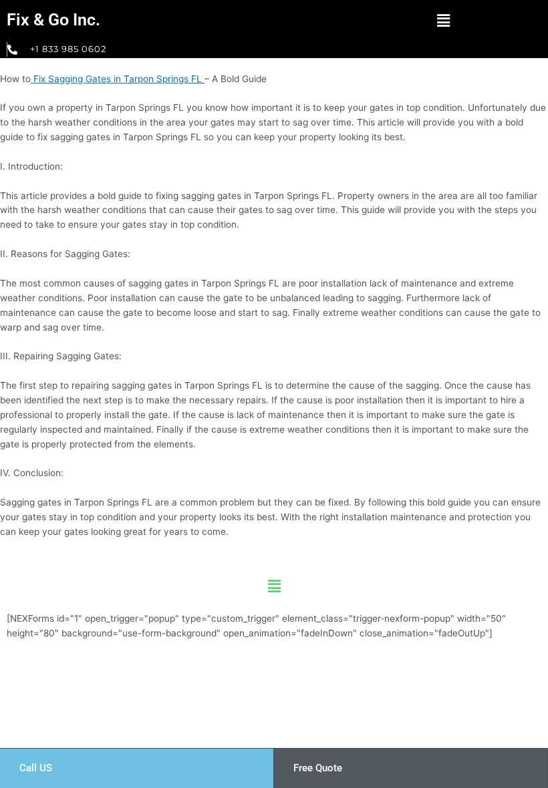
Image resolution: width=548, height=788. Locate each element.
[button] (443, 20)
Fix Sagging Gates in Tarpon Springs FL (117, 78)
